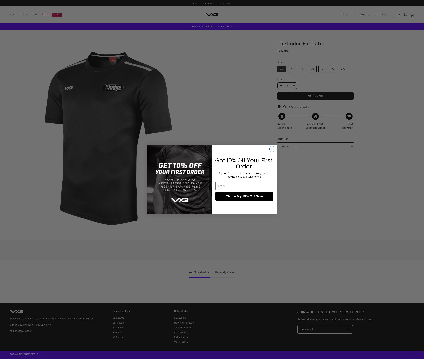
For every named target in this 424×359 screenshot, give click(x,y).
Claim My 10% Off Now (244, 196)
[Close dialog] (272, 149)
